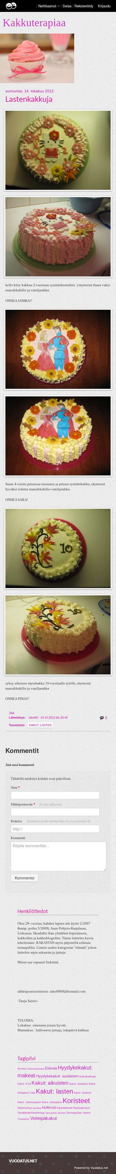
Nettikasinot (47, 5)
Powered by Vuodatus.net (91, 1167)
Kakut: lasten (40, 725)
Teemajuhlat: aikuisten (55, 1113)
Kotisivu (50, 821)
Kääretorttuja (25, 1108)
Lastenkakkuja (29, 99)
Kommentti (18, 838)
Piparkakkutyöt (81, 1108)
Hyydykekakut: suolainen (57, 1076)
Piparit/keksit (64, 1107)
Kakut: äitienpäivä (52, 1102)
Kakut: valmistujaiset (29, 1102)
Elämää (51, 1068)
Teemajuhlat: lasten (78, 1112)
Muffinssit (49, 1107)
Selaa (68, 5)
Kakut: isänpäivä (78, 1083)
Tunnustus (23, 1119)
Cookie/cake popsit (35, 1069)
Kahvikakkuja (87, 1076)
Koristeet (76, 1100)
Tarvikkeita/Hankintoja (31, 1112)
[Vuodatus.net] (23, 1161)
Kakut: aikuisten (50, 1083)
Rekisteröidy (83, 5)
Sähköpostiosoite (36, 804)
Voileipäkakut (43, 1118)
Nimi (15, 787)
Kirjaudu (104, 5)
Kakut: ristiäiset (82, 1092)
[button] (58, 6)
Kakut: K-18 (24, 1083)
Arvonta (22, 1068)
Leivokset (37, 1108)
